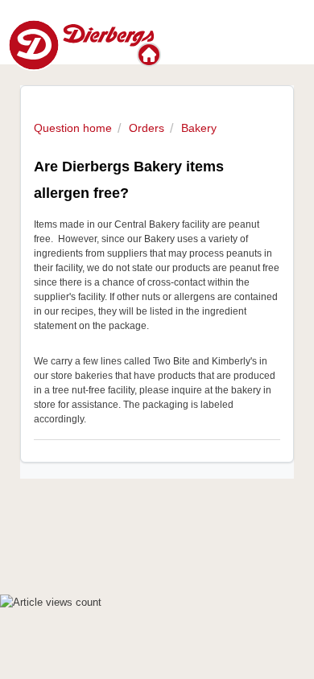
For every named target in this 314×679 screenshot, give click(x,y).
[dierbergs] (81, 44)
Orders (146, 127)
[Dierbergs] (150, 55)
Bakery (199, 127)
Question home (73, 127)
